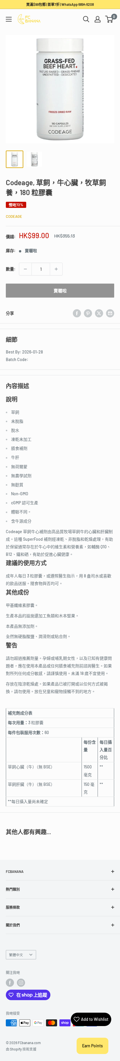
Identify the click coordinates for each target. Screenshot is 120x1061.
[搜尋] (86, 19)
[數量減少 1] (25, 269)
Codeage (14, 216)
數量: (10, 268)
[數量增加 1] (56, 269)
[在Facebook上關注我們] (10, 983)
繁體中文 (16, 955)
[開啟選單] (9, 19)
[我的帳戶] (97, 19)
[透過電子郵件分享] (110, 313)
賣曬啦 (60, 290)
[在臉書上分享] (77, 313)
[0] (109, 19)
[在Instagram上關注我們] (21, 983)
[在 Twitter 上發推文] (99, 313)
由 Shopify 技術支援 (21, 1049)
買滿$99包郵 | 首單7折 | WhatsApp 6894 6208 (60, 4)
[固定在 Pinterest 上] (88, 313)
